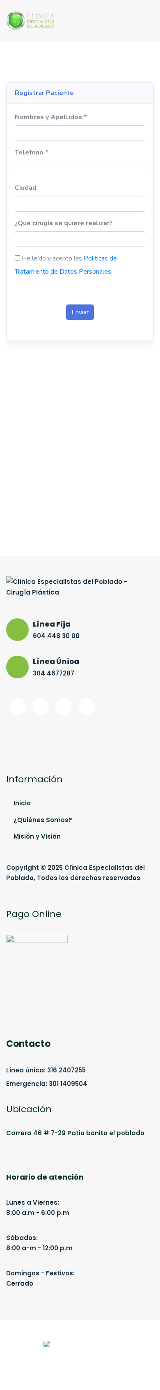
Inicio (22, 803)
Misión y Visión (37, 836)
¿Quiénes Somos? (43, 820)
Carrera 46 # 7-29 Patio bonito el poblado (75, 1133)
